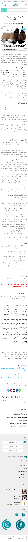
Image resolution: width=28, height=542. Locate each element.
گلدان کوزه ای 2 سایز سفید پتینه (5, 315)
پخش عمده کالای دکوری (19, 397)
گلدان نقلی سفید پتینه (23, 319)
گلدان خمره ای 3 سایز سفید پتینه (14, 315)
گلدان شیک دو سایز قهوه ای (6, 328)
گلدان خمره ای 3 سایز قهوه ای (14, 319)
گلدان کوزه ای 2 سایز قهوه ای (5, 319)
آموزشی (17, 14)
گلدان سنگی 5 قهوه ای (6, 310)
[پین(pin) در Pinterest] (11, 390)
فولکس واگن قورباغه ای (20, 414)
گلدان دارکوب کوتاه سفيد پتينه (5, 337)
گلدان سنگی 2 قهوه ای (23, 310)
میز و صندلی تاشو (22, 471)
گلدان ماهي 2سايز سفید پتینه (23, 333)
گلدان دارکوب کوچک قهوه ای (23, 337)
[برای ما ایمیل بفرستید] (8, 456)
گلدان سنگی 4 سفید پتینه (14, 324)
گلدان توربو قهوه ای (15, 310)
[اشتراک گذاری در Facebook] (17, 390)
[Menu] (26, 5)
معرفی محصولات (12, 14)
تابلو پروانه (24, 480)
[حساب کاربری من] (5, 5)
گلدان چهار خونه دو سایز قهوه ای (5, 324)
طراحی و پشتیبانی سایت (14, 538)
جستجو (3, 10)
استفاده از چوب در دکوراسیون (19, 426)
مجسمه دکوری (23, 420)
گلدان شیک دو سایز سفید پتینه (14, 328)
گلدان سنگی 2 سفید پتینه (23, 306)
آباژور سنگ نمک (23, 477)
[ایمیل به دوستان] (14, 390)
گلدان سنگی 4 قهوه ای (6, 306)
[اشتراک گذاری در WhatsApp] (19, 390)
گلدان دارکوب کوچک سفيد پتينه (23, 341)
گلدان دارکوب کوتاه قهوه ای (6, 333)
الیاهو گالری (12, 125)
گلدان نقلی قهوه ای (23, 324)
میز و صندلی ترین (22, 474)
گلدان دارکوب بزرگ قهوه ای (14, 337)
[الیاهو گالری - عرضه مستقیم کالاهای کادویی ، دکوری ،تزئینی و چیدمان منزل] (15, 5)
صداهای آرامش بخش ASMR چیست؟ (17, 423)
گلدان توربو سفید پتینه (15, 306)
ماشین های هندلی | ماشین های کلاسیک (16, 417)
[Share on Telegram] (8, 390)
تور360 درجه (23, 465)
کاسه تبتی (24, 468)
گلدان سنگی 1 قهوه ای (23, 315)
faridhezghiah (20, 23)
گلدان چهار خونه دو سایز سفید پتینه (23, 329)
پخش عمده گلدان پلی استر (7, 397)
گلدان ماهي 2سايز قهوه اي (14, 333)
